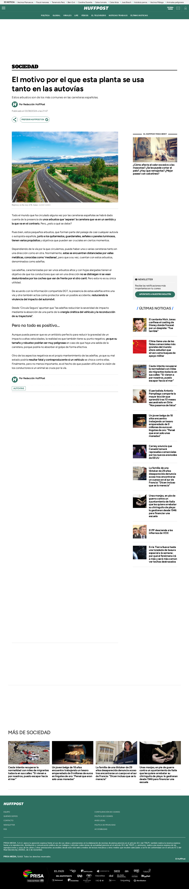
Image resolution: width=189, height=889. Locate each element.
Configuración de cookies (107, 812)
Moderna (73, 880)
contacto (8, 820)
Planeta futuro (133, 875)
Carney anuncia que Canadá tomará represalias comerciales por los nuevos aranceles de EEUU (163, 451)
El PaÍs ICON (101, 880)
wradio (89, 875)
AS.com (126, 871)
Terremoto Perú (58, 2)
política (45, 15)
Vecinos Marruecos (25, 2)
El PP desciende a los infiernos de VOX (161, 532)
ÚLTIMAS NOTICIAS (139, 15)
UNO (81, 875)
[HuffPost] (14, 803)
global (57, 15)
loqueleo (126, 880)
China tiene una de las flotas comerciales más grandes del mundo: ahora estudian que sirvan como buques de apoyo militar (162, 348)
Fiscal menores (42, 2)
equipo (7, 812)
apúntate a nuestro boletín (155, 294)
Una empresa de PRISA (34, 873)
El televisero (98, 15)
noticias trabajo (118, 15)
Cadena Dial (112, 875)
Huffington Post (64, 875)
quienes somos (11, 816)
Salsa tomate (101, 2)
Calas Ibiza (114, 2)
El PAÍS (61, 871)
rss (5, 829)
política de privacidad (104, 825)
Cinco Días (100, 875)
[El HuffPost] (96, 8)
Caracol (147, 871)
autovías (18, 388)
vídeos (84, 15)
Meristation (140, 880)
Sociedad (25, 67)
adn (136, 871)
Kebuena (144, 875)
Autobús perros (140, 2)
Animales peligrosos (175, 2)
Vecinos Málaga (157, 2)
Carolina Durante (85, 2)
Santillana (88, 871)
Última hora (170, 8)
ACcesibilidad (100, 829)
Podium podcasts (88, 880)
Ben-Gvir (71, 2)
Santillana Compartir (104, 871)
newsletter (9, 825)
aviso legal (99, 820)
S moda (113, 880)
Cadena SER (117, 871)
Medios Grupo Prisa (34, 881)
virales (67, 15)
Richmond (59, 880)
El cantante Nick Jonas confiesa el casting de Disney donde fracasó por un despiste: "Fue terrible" (162, 325)
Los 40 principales (74, 871)
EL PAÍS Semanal (123, 875)
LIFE (76, 15)
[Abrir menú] (3, 8)
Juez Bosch (126, 2)
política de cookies (103, 816)
